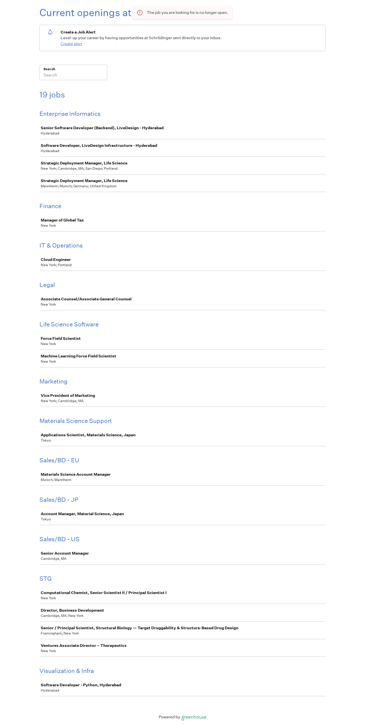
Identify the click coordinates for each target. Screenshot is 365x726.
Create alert (71, 43)
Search (49, 69)
